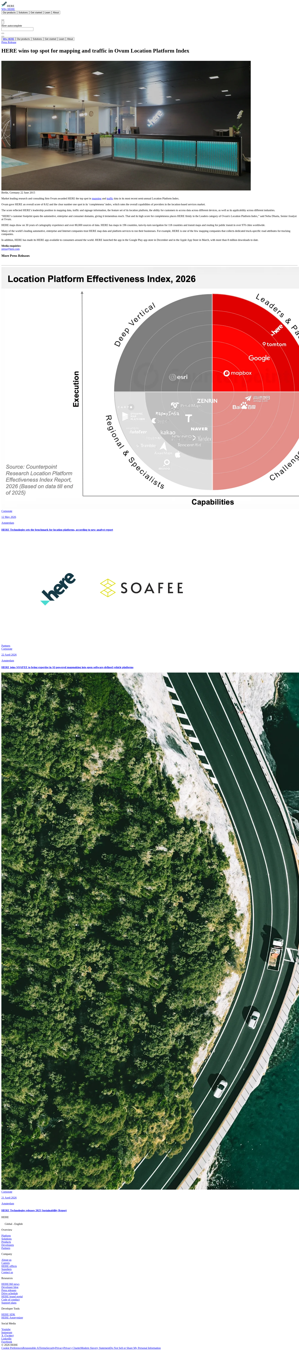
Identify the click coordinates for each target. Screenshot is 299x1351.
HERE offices (9, 1266)
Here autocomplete (11, 25)
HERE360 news (10, 1284)
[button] (149, 1224)
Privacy (59, 1348)
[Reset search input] (2, 33)
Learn (47, 12)
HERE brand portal (12, 1296)
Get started (36, 12)
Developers (7, 1245)
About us (6, 1259)
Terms (42, 1348)
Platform (6, 1235)
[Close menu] (2, 36)
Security (50, 1348)
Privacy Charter (72, 1348)
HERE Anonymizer (12, 1317)
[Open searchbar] (2, 19)
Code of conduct (10, 1299)
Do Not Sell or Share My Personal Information (135, 1348)
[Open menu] (2, 22)
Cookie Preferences (12, 1348)
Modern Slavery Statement (95, 1348)
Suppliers (6, 1269)
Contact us (7, 1272)
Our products (9, 12)
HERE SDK (8, 1314)
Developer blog (9, 1287)
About (56, 12)
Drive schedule (9, 1293)
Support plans (8, 1302)
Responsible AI (31, 1348)
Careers (5, 1262)
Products (6, 1241)
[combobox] (149, 30)
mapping (96, 198)
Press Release (8, 42)
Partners (5, 1248)
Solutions (23, 12)
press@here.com (10, 248)
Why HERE (8, 9)
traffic (110, 198)
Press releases (8, 1290)
